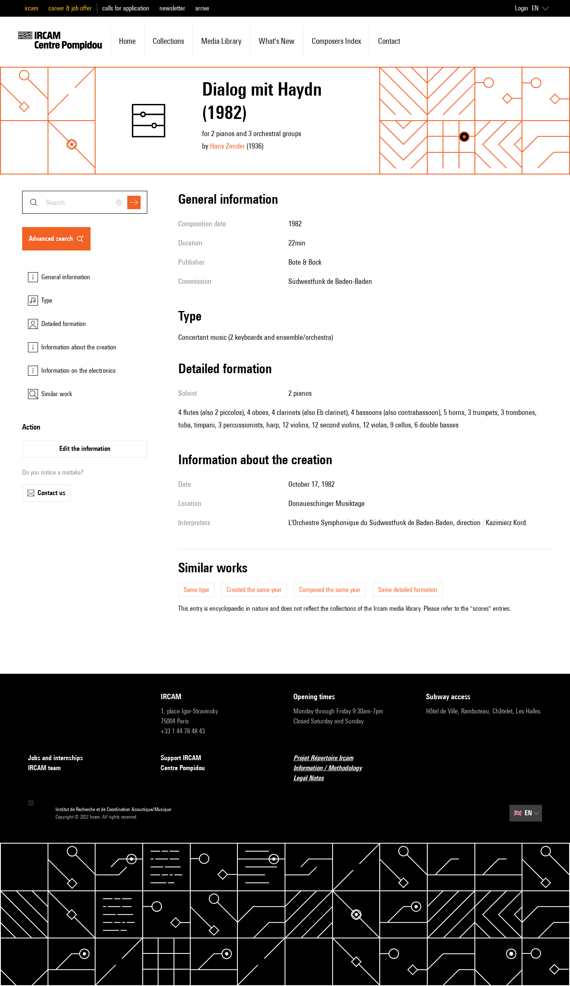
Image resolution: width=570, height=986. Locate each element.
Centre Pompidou (183, 768)
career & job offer (70, 8)
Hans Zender (227, 146)
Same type (196, 590)
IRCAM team (44, 768)
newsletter (172, 8)
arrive (202, 8)
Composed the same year (330, 590)
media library (221, 41)
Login (521, 8)
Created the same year (254, 590)
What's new (277, 41)
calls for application (125, 8)
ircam (31, 8)
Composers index (336, 41)
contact (389, 41)
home (127, 41)
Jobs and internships (55, 758)
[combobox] (84, 202)
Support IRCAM (181, 758)
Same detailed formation (407, 590)
